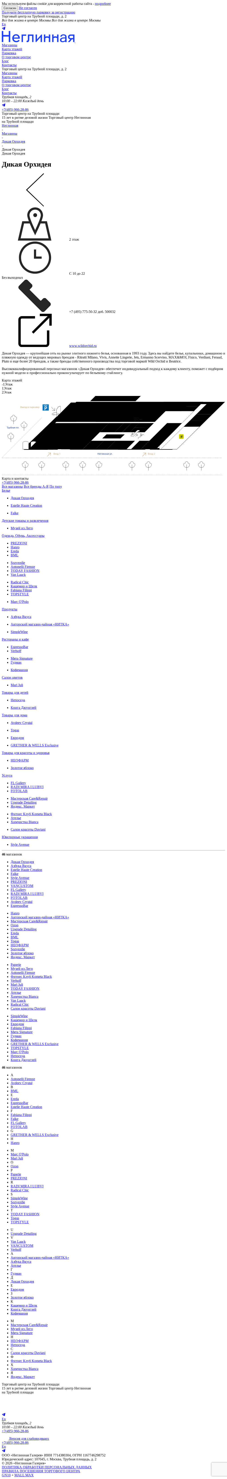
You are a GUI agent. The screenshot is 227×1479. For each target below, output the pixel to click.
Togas (15, 730)
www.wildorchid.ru (83, 346)
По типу (55, 486)
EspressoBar (19, 647)
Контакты (9, 65)
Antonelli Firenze (23, 567)
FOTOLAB (19, 791)
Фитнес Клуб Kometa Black (31, 814)
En (4, 24)
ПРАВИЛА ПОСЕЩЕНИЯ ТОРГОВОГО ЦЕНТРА (41, 1471)
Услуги (7, 775)
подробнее (103, 4)
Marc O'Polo (20, 602)
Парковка (9, 53)
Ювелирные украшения (20, 837)
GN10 (6, 1475)
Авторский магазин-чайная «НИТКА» (40, 624)
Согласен (10, 8)
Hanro (15, 547)
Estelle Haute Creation (26, 505)
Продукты (9, 609)
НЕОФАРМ (20, 760)
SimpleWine (19, 632)
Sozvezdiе (18, 563)
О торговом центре (16, 57)
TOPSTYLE (20, 594)
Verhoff (16, 651)
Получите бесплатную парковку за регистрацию (38, 12)
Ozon (14, 925)
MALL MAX (24, 1475)
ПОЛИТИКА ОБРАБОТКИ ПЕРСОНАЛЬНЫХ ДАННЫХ (47, 1467)
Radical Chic (20, 582)
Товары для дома (14, 715)
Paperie (16, 965)
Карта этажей (12, 49)
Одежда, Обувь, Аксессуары (23, 536)
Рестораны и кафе (15, 639)
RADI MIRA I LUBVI (27, 787)
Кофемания (19, 670)
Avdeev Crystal (21, 723)
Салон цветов (12, 677)
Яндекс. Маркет (23, 806)
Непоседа (18, 700)
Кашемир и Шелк (24, 586)
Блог (5, 61)
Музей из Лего (22, 528)
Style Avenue (20, 844)
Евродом (17, 738)
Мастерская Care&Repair (29, 798)
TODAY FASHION (25, 571)
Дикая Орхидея (22, 498)
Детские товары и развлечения (25, 520)
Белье (6, 490)
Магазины (9, 45)
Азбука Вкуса (21, 617)
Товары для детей (15, 692)
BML (14, 555)
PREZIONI (19, 543)
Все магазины (12, 486)
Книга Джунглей (23, 707)
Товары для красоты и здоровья (25, 753)
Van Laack (18, 575)
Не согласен (28, 8)
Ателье (16, 818)
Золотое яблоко (22, 768)
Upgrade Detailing (24, 802)
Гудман (16, 662)
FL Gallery (18, 783)
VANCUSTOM (22, 886)
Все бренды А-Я (36, 486)
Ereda (15, 551)
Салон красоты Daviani (28, 829)
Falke (14, 513)
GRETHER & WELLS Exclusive (35, 745)
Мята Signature (22, 658)
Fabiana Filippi (21, 590)
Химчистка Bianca (24, 822)
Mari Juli (17, 685)
